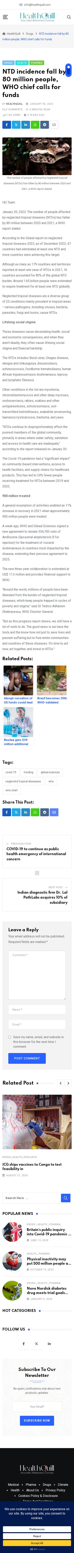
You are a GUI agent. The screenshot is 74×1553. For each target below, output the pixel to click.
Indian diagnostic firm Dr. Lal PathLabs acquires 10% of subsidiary (42, 898)
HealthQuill (14, 104)
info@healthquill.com (37, 4)
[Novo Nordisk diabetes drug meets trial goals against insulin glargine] (12, 1291)
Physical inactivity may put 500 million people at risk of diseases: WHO (48, 1264)
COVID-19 (11, 772)
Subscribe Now (37, 1420)
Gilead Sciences (50, 772)
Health (17, 1157)
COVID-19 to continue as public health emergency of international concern (36, 854)
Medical (13, 1485)
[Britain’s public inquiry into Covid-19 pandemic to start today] (12, 1232)
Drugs (6, 1157)
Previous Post (21, 843)
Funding (28, 772)
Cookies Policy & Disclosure (38, 1496)
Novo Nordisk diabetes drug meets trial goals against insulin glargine (47, 1293)
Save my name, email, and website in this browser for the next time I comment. (38, 1041)
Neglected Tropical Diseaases (23, 781)
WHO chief (12, 790)
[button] (60, 1083)
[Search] (69, 17)
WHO (51, 781)
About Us (32, 1490)
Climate (63, 1485)
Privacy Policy (55, 1490)
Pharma (55, 1224)
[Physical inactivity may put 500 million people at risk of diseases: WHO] (12, 1261)
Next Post (56, 887)
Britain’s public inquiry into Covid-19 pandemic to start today (49, 1234)
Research (30, 1157)
